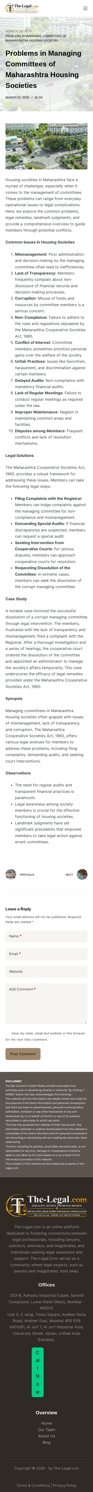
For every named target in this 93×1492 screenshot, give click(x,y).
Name (15, 936)
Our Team (46, 1429)
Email (15, 953)
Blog (39, 97)
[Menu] (85, 8)
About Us (46, 1435)
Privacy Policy (65, 1485)
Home (46, 1423)
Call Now (38, 1372)
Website (16, 971)
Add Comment (22, 989)
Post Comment (23, 1054)
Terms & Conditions (33, 1485)
